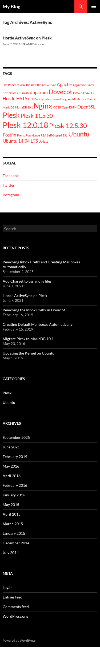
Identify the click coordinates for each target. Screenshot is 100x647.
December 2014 (16, 543)
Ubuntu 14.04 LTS (20, 141)
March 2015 (13, 523)
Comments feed (16, 606)
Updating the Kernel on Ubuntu (28, 353)
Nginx (43, 105)
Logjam (66, 99)
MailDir (92, 99)
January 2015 (14, 533)
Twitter (9, 185)
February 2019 (15, 456)
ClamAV (24, 93)
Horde (9, 98)
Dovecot (60, 91)
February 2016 (15, 485)
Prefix (21, 135)
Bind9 (90, 85)
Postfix (9, 135)
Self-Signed (54, 135)
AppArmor (79, 85)
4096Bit (36, 85)
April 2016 (12, 475)
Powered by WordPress (19, 640)
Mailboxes (79, 99)
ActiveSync (49, 85)
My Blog (11, 6)
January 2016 (14, 495)
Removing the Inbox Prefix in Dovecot (34, 310)
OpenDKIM (69, 107)
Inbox (48, 99)
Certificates (10, 93)
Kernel (57, 99)
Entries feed (12, 597)
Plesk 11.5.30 (37, 115)
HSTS (21, 98)
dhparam (39, 92)
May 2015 (11, 504)
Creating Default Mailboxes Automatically (38, 324)
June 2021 (11, 447)
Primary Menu (93, 6)
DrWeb (77, 93)
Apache (64, 84)
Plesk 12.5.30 (68, 125)
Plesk (11, 115)
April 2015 (12, 514)
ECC (92, 93)
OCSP (57, 107)
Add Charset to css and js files (27, 281)
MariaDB (8, 107)
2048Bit (25, 85)
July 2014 (11, 552)
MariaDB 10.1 (24, 107)
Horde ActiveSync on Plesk (27, 37)
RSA (43, 135)
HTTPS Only (36, 99)
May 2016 (11, 466)
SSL (65, 135)
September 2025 (16, 437)
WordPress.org (15, 616)
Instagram (11, 194)
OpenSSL (86, 107)
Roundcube (33, 135)
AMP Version (35, 44)
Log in (8, 587)
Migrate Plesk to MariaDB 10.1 (28, 338)
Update (43, 141)
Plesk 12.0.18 (25, 125)
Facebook (11, 175)
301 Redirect (11, 85)
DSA (86, 93)
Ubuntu (78, 134)
